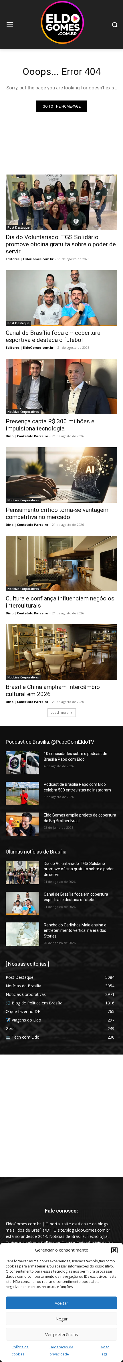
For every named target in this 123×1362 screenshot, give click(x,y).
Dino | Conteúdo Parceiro (27, 436)
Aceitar (61, 1303)
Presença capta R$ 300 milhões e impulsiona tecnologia (50, 425)
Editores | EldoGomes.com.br (29, 259)
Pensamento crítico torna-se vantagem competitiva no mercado (57, 513)
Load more (60, 712)
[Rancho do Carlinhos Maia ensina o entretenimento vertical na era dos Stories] (22, 934)
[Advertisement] (61, 1116)
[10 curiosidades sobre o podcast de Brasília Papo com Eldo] (22, 762)
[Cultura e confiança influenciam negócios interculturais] (61, 563)
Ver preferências (61, 1334)
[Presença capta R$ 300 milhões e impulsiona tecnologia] (61, 386)
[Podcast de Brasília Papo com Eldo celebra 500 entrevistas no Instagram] (22, 793)
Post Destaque (18, 227)
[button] (114, 1250)
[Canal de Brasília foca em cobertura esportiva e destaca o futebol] (61, 298)
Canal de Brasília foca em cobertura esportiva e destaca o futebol (53, 336)
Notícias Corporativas (23, 412)
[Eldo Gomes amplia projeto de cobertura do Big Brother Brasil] (22, 824)
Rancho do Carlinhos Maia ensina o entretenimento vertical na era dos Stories (75, 930)
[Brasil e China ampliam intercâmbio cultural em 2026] (61, 652)
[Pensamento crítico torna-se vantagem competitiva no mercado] (61, 475)
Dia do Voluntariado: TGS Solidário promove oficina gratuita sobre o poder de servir (61, 244)
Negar (61, 1319)
